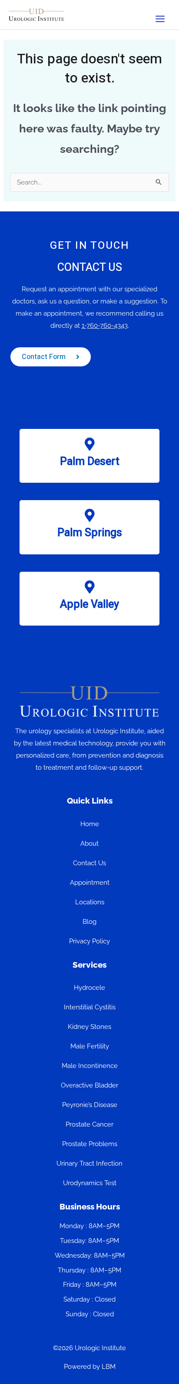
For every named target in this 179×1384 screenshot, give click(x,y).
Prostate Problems (89, 1144)
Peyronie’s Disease (89, 1105)
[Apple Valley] (89, 586)
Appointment (89, 882)
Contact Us (89, 863)
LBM (109, 1367)
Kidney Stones (89, 1027)
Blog (89, 922)
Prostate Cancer (89, 1124)
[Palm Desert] (89, 444)
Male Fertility (89, 1046)
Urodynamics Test (89, 1183)
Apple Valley (89, 604)
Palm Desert (89, 462)
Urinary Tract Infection (89, 1163)
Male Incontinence (90, 1066)
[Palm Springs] (89, 515)
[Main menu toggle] (160, 19)
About (89, 843)
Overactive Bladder (89, 1085)
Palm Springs (89, 533)
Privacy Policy (89, 941)
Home (89, 824)
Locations (89, 902)
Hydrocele (89, 988)
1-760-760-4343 (105, 326)
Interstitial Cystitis (90, 1007)
